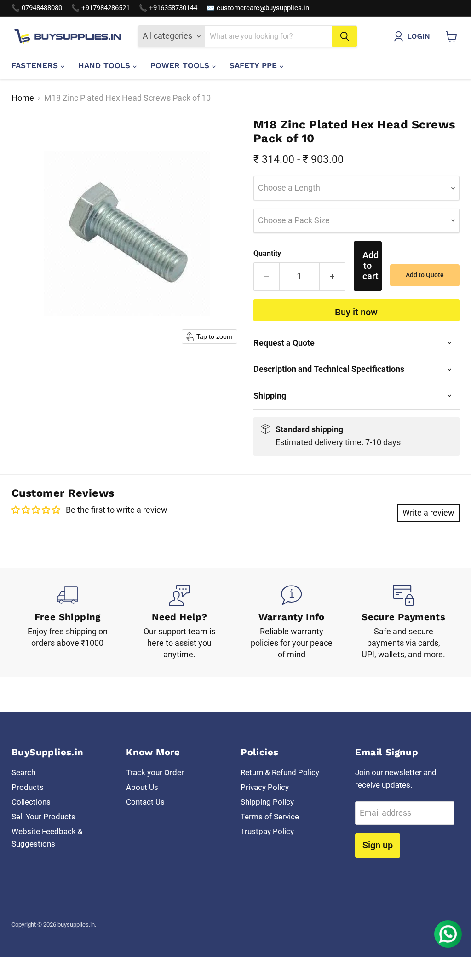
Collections (31, 801)
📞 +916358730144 (168, 8)
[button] (414, 36)
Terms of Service (270, 816)
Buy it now (356, 312)
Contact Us (145, 801)
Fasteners (36, 65)
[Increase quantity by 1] (332, 276)
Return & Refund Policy (280, 772)
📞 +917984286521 (100, 8)
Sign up (377, 845)
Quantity (267, 253)
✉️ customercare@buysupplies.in (258, 8)
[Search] (344, 36)
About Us (142, 787)
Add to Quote (425, 274)
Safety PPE (255, 65)
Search (23, 772)
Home (22, 98)
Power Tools (181, 65)
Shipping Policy (267, 801)
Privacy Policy (265, 787)
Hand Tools (105, 65)
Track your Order (155, 772)
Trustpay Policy (267, 831)
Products (27, 787)
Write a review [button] (428, 512)
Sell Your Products (43, 816)
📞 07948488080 (36, 8)
